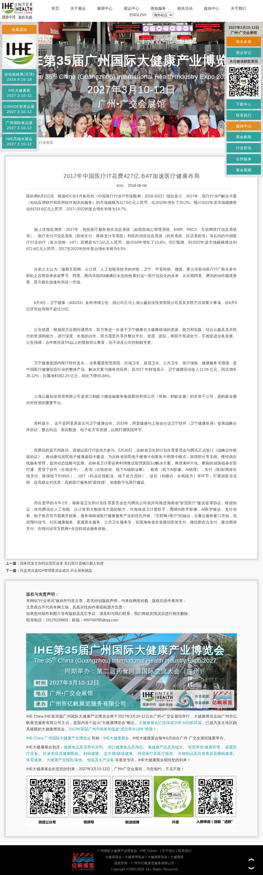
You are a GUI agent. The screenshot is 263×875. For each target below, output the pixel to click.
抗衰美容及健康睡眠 (60, 753)
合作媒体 (243, 159)
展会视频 (243, 170)
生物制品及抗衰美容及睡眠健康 (205, 753)
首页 (55, 8)
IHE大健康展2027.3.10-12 (19, 93)
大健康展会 (113, 857)
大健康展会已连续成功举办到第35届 (170, 722)
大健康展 (177, 857)
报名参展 (243, 42)
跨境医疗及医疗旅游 (155, 753)
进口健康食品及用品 (125, 747)
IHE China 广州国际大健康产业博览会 (58, 738)
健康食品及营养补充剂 (83, 747)
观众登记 (243, 53)
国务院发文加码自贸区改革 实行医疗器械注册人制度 (62, 563)
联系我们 (184, 851)
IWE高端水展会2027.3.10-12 (19, 141)
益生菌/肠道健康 (118, 753)
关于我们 (238, 8)
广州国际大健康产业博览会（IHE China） (128, 851)
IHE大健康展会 (116, 738)
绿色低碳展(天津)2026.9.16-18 (19, 76)
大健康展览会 (157, 857)
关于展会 (78, 8)
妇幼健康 (91, 753)
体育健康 (34, 760)
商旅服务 (158, 8)
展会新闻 (243, 137)
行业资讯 (46, 142)
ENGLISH (137, 15)
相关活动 (185, 8)
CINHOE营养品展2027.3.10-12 (19, 109)
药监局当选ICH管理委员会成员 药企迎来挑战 (56, 570)
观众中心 (131, 8)
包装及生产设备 (100, 760)
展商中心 (104, 8)
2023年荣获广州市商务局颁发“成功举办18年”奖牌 (111, 729)
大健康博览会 (135, 857)
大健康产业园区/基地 (64, 760)
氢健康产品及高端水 (165, 747)
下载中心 (243, 104)
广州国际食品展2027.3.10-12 (19, 125)
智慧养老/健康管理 (204, 747)
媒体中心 (211, 8)
